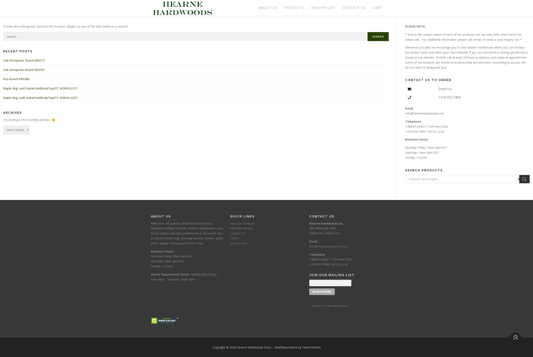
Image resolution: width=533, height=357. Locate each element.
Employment (238, 243)
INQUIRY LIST (323, 7)
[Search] (524, 179)
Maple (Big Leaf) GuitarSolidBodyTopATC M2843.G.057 (40, 88)
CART (377, 7)
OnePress (281, 347)
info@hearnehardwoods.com (424, 113)
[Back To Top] (515, 337)
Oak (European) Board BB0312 (24, 60)
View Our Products (242, 223)
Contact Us (237, 233)
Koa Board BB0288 (16, 79)
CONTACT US (354, 7)
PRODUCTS (294, 7)
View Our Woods (241, 228)
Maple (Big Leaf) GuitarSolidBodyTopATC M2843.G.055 (40, 98)
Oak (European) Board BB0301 (24, 70)
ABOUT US (268, 7)
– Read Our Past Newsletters (329, 306)
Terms (234, 238)
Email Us (445, 89)
